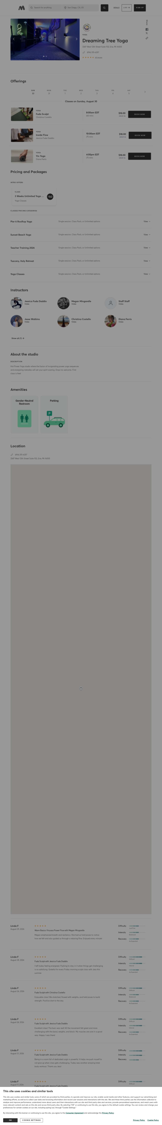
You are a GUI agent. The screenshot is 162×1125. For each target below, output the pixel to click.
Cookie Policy (153, 1120)
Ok (10, 1120)
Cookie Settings (31, 1120)
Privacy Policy (108, 1113)
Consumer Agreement (75, 1113)
